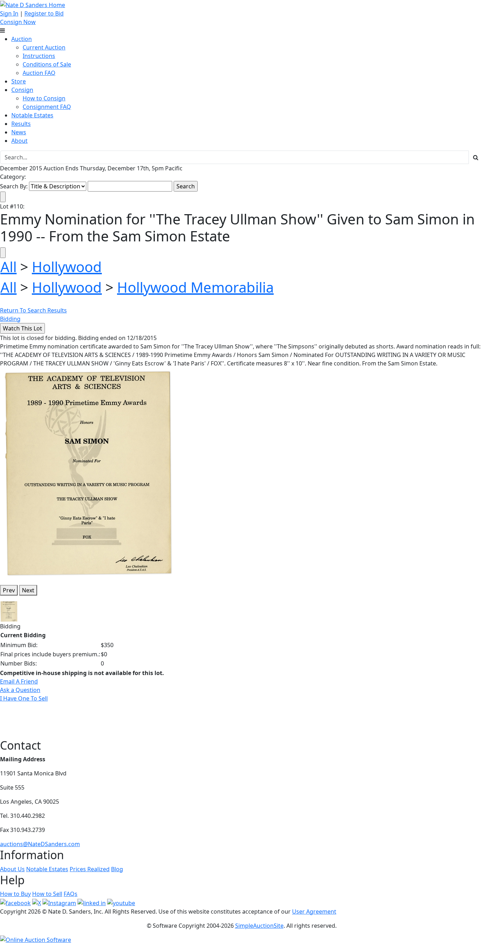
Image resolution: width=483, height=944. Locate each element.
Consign (22, 90)
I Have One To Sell (24, 698)
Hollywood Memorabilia (195, 287)
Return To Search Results (33, 310)
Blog (117, 869)
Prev (9, 590)
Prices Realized (90, 869)
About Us (12, 869)
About (19, 141)
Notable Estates (32, 115)
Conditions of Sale (47, 64)
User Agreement (314, 911)
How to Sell (47, 894)
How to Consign (44, 98)
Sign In (9, 13)
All (8, 266)
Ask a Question (20, 690)
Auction (21, 39)
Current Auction (44, 47)
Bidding (10, 319)
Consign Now (18, 22)
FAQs (70, 894)
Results (21, 124)
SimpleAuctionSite (259, 926)
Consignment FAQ (47, 107)
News (18, 132)
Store (18, 81)
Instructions (39, 56)
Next (28, 590)
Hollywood (67, 266)
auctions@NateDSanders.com (40, 844)
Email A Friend (19, 681)
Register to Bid (44, 13)
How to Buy (15, 894)
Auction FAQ (39, 73)
